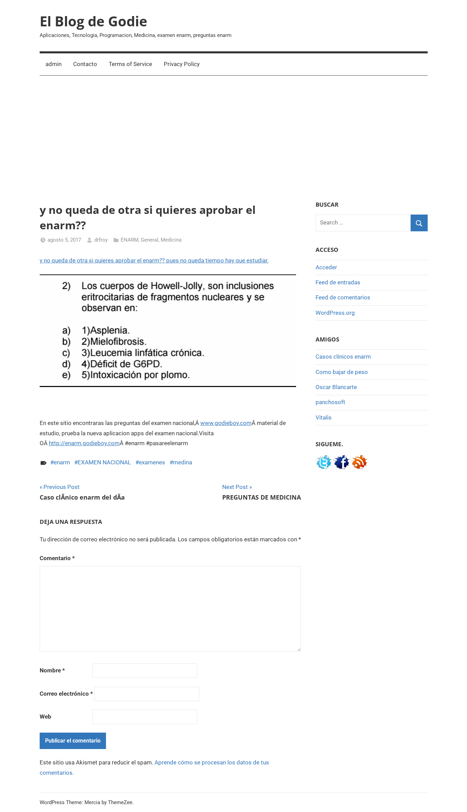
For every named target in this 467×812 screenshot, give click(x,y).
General (149, 240)
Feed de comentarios (343, 297)
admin (53, 64)
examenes (152, 462)
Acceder (326, 267)
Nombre (52, 670)
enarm (62, 462)
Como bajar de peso (342, 372)
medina (182, 462)
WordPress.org (335, 312)
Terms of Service (130, 64)
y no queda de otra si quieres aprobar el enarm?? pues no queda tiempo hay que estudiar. (154, 260)
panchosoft (330, 402)
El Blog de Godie (93, 21)
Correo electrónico (66, 693)
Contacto (85, 64)
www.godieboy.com (226, 423)
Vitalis (324, 417)
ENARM (129, 240)
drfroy (101, 240)
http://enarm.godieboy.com (84, 443)
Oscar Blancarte (336, 387)
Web (45, 716)
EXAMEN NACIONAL (104, 462)
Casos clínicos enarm (343, 356)
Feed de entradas (338, 282)
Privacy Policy (182, 64)
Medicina (171, 240)
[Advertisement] (234, 138)
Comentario (57, 558)
